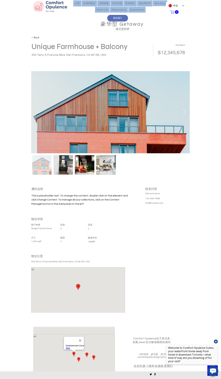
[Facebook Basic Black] (155, 374)
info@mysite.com (154, 203)
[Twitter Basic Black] (150, 374)
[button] (174, 12)
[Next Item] (184, 112)
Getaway (131, 24)
